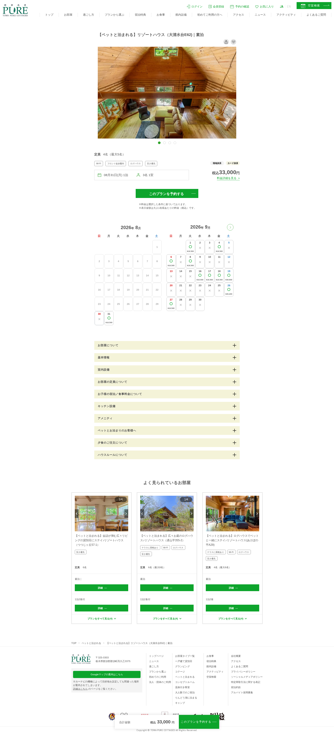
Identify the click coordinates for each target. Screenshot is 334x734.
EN (289, 6)
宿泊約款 (236, 687)
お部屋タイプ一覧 (185, 656)
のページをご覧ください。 (95, 688)
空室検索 (211, 676)
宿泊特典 (140, 14)
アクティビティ (286, 14)
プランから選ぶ (114, 14)
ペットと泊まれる (91, 643)
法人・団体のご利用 (160, 682)
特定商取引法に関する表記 (245, 682)
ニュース (260, 14)
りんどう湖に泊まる (186, 697)
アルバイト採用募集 (242, 692)
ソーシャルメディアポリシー (247, 676)
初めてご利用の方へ (209, 14)
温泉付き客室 (182, 687)
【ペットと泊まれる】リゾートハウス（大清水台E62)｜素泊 (139, 643)
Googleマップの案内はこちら (107, 674)
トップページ (156, 656)
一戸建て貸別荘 (183, 661)
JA (281, 6)
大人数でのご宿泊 (185, 692)
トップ (49, 14)
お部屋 (68, 14)
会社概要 (236, 656)
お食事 (161, 14)
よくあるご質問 (316, 14)
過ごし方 (88, 14)
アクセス (238, 14)
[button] (159, 142)
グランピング (182, 666)
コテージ (180, 671)
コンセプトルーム (185, 682)
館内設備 (181, 14)
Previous (77, 513)
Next (126, 513)
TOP (73, 643)
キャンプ (180, 702)
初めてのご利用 (157, 676)
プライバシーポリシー (243, 671)
